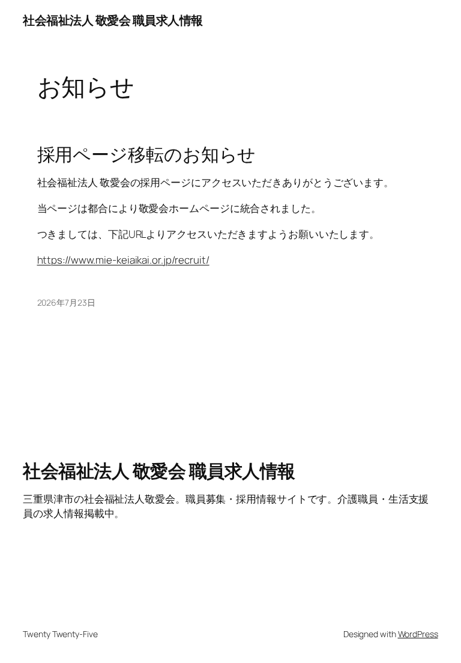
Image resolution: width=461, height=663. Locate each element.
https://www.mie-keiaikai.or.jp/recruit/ (123, 260)
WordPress (418, 634)
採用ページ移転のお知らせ (146, 154)
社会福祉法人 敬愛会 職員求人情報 (113, 20)
